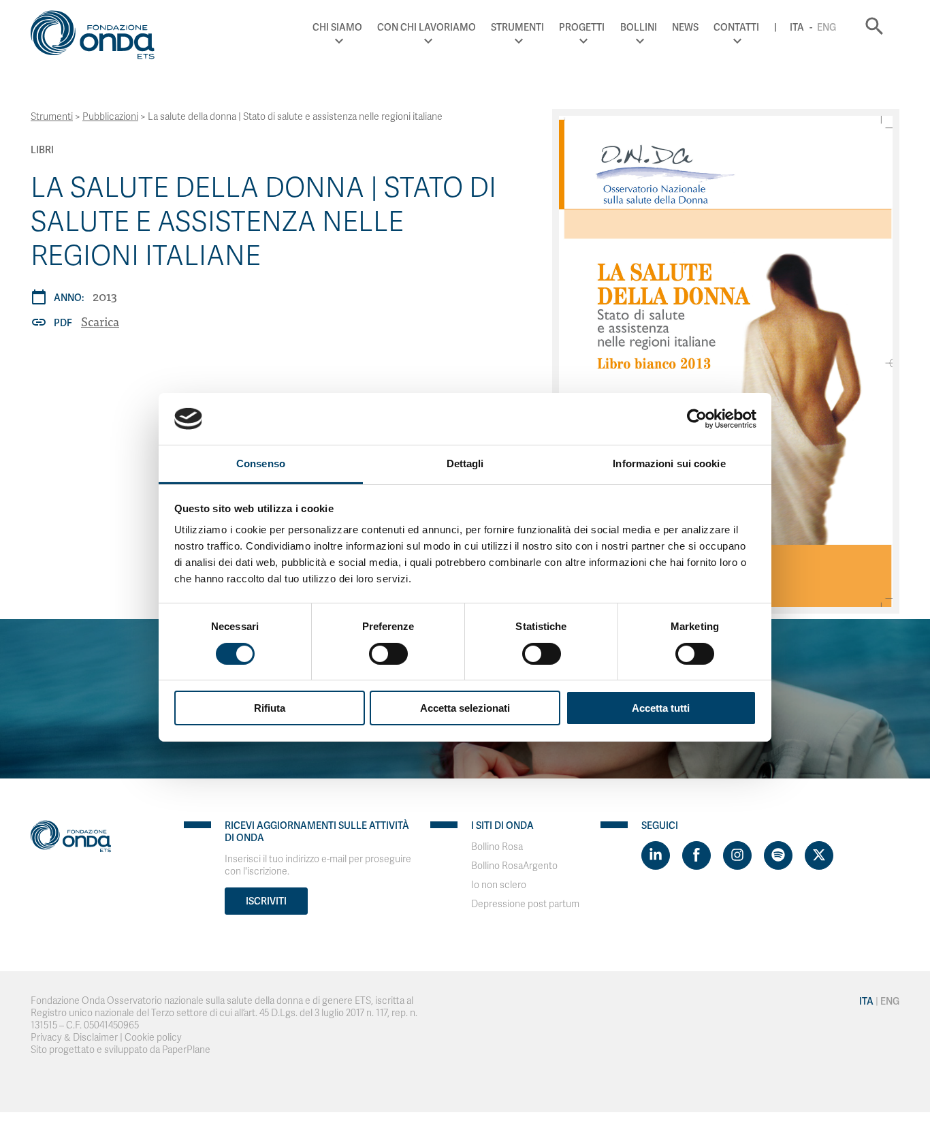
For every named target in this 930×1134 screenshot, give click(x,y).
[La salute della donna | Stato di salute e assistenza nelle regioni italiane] (725, 361)
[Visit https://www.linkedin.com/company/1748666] (655, 855)
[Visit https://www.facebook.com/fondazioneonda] (696, 855)
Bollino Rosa (497, 847)
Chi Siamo (337, 27)
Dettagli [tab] (465, 463)
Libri (42, 150)
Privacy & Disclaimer (74, 1037)
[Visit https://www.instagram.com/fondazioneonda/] (737, 855)
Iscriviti (266, 901)
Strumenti (517, 27)
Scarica (100, 321)
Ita (797, 27)
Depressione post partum (525, 904)
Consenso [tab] (260, 463)
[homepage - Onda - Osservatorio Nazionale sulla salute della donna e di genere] (99, 37)
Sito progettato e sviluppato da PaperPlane (120, 1050)
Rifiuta (269, 708)
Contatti (736, 27)
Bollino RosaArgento (514, 866)
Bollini (638, 27)
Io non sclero (498, 885)
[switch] (388, 654)
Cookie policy (153, 1037)
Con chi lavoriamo (426, 27)
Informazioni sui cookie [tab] (669, 463)
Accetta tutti (661, 708)
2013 (105, 296)
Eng (826, 27)
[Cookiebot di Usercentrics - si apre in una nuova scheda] (696, 419)
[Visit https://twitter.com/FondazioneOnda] (819, 855)
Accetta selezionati (465, 708)
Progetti (582, 27)
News (685, 27)
